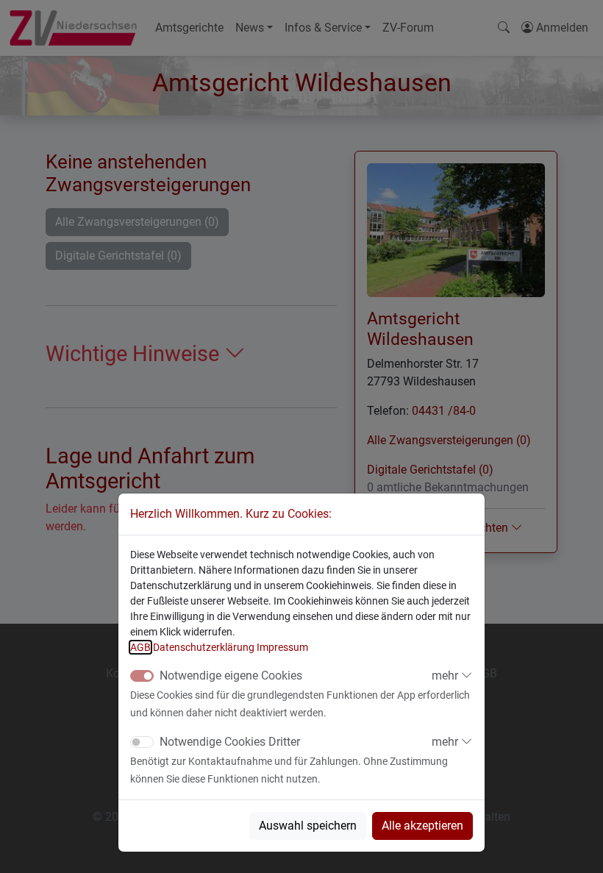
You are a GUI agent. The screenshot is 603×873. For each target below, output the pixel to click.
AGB (140, 647)
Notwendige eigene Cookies (231, 676)
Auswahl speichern (308, 826)
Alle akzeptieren (422, 826)
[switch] (142, 742)
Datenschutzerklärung (203, 647)
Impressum (282, 647)
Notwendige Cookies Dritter (230, 742)
